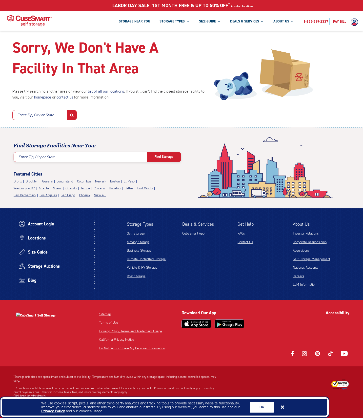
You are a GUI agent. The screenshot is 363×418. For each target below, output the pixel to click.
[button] (72, 115)
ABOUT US (281, 21)
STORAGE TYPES (172, 21)
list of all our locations (106, 91)
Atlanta (44, 188)
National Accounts (305, 267)
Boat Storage (136, 276)
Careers (298, 276)
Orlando (71, 188)
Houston (115, 188)
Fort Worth (145, 188)
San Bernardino (25, 195)
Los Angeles (48, 195)
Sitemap (105, 314)
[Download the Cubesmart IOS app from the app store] (196, 323)
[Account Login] (355, 22)
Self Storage (136, 233)
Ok (262, 407)
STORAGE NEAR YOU (134, 21)
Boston (115, 181)
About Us (301, 224)
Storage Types (140, 224)
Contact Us (245, 242)
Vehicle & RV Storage (142, 267)
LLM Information (304, 284)
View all (100, 195)
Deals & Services (198, 224)
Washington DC (24, 188)
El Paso (129, 181)
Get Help (246, 224)
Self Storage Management (311, 259)
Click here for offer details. (30, 396)
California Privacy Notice (116, 339)
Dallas (128, 188)
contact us (65, 97)
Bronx (18, 181)
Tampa (85, 188)
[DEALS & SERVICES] (262, 21)
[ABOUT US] (292, 21)
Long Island (65, 181)
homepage (42, 97)
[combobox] (39, 115)
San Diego (68, 195)
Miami (57, 188)
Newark (100, 181)
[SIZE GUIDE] (218, 21)
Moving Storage (138, 242)
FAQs (241, 233)
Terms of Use (108, 322)
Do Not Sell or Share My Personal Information (132, 348)
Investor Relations (306, 233)
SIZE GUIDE (207, 21)
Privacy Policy (53, 411)
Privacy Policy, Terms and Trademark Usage (130, 331)
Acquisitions (301, 250)
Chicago (99, 188)
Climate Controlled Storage (146, 259)
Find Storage (164, 156)
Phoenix (84, 195)
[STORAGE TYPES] (187, 21)
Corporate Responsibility (310, 242)
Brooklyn (32, 181)
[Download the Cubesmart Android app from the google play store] (229, 323)
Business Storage (139, 250)
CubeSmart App (193, 233)
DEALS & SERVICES (244, 21)
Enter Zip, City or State (35, 115)
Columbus (84, 181)
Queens (47, 181)
